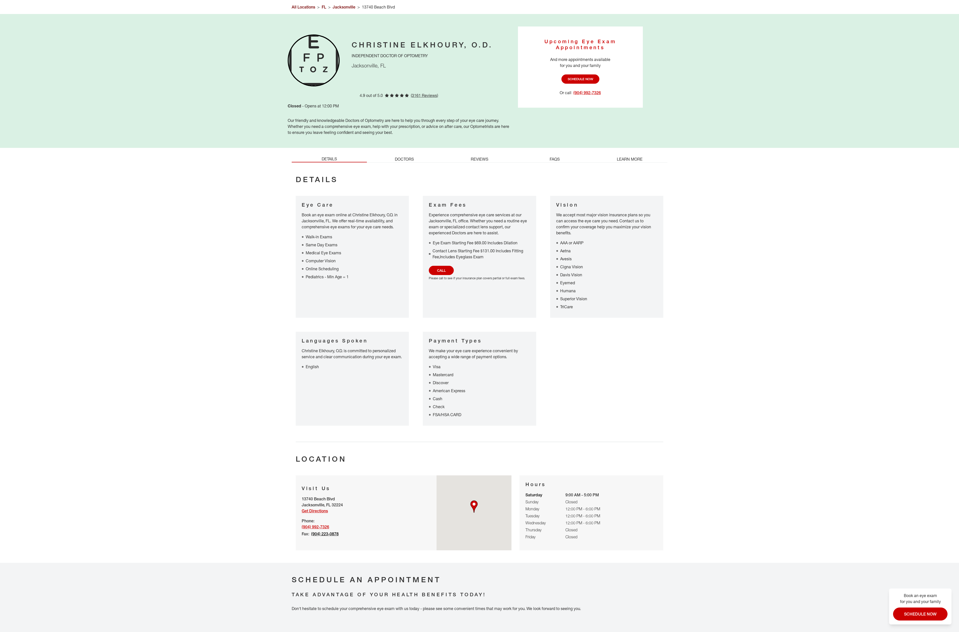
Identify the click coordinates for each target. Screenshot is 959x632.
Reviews (479, 159)
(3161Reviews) (424, 95)
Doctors (404, 159)
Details (329, 158)
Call (441, 270)
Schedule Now (580, 79)
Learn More (630, 159)
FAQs (555, 159)
